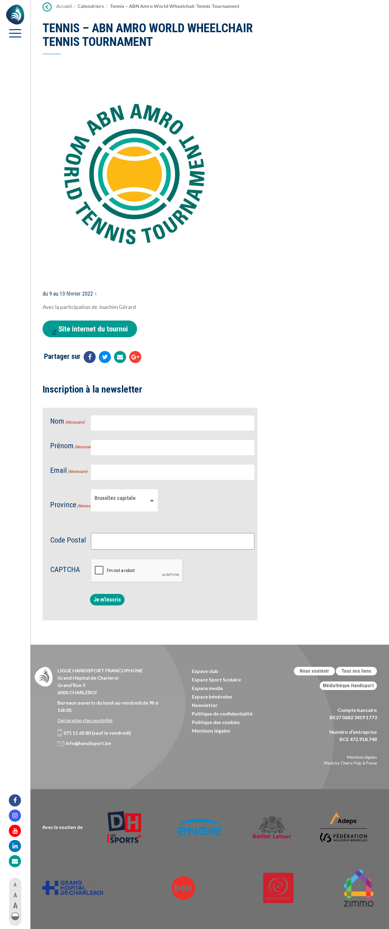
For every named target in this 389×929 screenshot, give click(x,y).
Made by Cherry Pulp (343, 763)
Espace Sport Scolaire (216, 679)
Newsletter (205, 705)
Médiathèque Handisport (348, 685)
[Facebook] (19, 800)
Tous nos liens (356, 671)
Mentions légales (211, 730)
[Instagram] (19, 815)
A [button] (15, 885)
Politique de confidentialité (222, 713)
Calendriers (90, 6)
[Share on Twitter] (105, 357)
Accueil (64, 6)
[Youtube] (19, 831)
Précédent (47, 7)
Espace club (205, 671)
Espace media (207, 688)
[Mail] (19, 861)
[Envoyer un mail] (120, 357)
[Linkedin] (19, 846)
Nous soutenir (314, 671)
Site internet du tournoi (93, 328)
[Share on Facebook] (90, 357)
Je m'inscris (107, 599)
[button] (15, 916)
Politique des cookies (216, 722)
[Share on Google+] (135, 357)
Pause (371, 763)
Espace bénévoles (212, 696)
